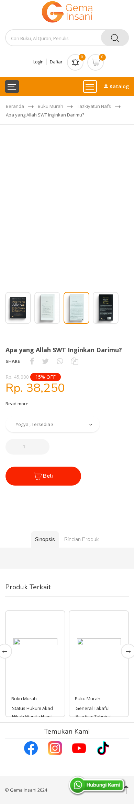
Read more (17, 403)
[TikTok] (103, 747)
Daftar (56, 62)
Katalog (118, 86)
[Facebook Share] (32, 361)
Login (38, 62)
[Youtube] (79, 747)
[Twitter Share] (45, 361)
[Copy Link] (74, 361)
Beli (47, 476)
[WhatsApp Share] (60, 361)
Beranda (15, 106)
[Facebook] (31, 747)
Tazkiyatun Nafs (94, 106)
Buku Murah (50, 106)
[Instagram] (55, 747)
